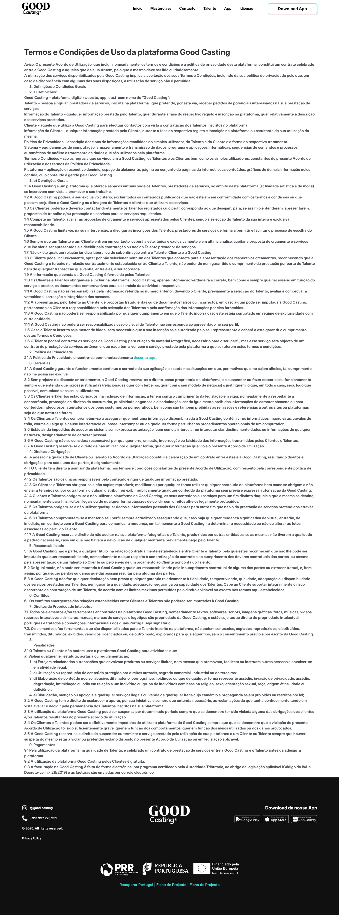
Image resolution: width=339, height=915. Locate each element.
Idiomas (246, 8)
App (228, 8)
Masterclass (160, 8)
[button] (292, 9)
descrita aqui (144, 357)
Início (137, 8)
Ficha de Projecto (171, 884)
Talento (209, 8)
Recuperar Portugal (136, 884)
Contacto (187, 8)
